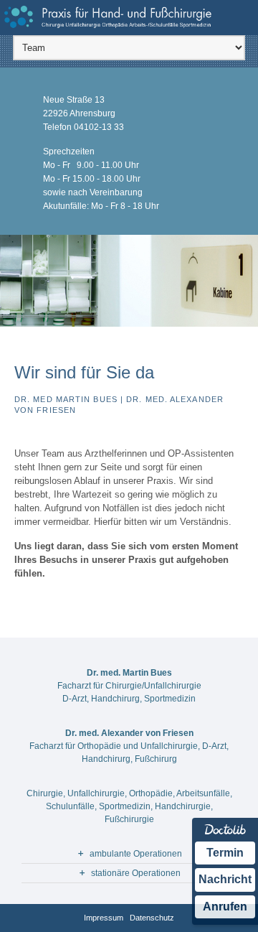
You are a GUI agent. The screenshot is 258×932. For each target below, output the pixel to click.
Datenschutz (152, 917)
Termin (225, 853)
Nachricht (225, 879)
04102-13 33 (99, 127)
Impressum (103, 917)
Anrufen (225, 906)
